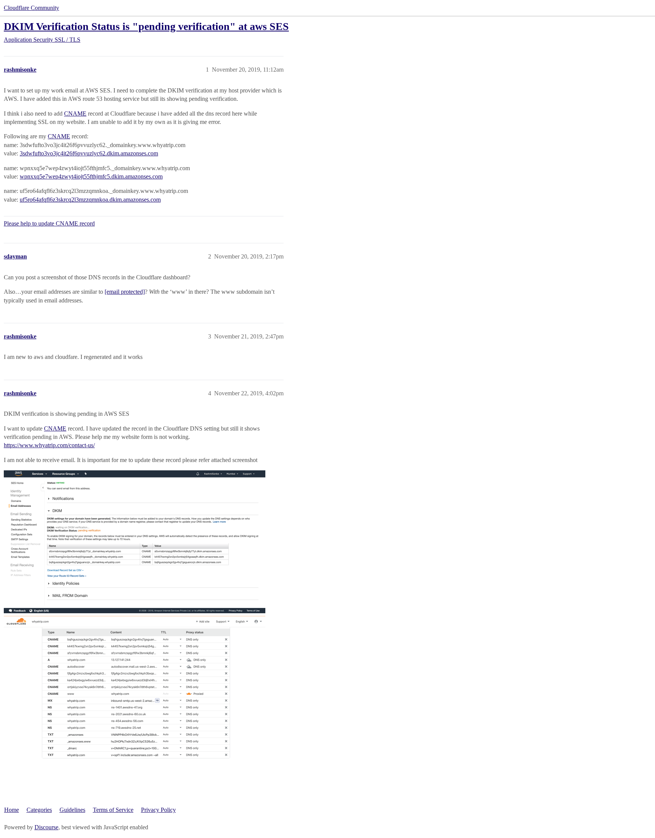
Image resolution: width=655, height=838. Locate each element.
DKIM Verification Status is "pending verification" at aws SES (146, 26)
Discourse (46, 827)
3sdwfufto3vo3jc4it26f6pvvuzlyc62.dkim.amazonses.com (89, 153)
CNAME (75, 113)
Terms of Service (113, 810)
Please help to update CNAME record (49, 223)
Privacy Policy (158, 810)
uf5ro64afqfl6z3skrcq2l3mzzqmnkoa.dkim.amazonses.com (90, 199)
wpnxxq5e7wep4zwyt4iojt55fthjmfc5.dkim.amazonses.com (91, 176)
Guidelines (72, 810)
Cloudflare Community (31, 8)
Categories (39, 810)
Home (11, 810)
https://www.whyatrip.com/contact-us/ (49, 445)
